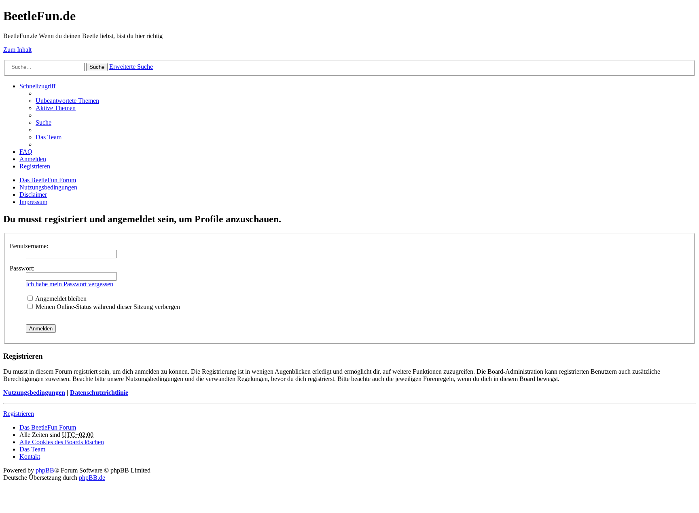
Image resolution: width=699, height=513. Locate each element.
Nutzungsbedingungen (48, 187)
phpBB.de (92, 477)
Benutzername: (29, 246)
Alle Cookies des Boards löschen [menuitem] (61, 441)
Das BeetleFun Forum (47, 180)
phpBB (45, 470)
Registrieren (18, 413)
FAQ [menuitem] (25, 151)
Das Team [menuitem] (48, 137)
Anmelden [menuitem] (32, 158)
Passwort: (22, 268)
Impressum (33, 201)
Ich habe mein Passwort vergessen (69, 284)
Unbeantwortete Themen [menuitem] (67, 100)
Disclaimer (33, 194)
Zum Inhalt (17, 49)
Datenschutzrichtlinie (99, 392)
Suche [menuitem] (43, 122)
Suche (96, 67)
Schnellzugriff (37, 86)
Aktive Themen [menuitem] (56, 107)
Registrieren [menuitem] (34, 166)
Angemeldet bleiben (60, 298)
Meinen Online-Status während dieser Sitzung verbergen (107, 306)
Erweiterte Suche (131, 66)
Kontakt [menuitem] (29, 456)
